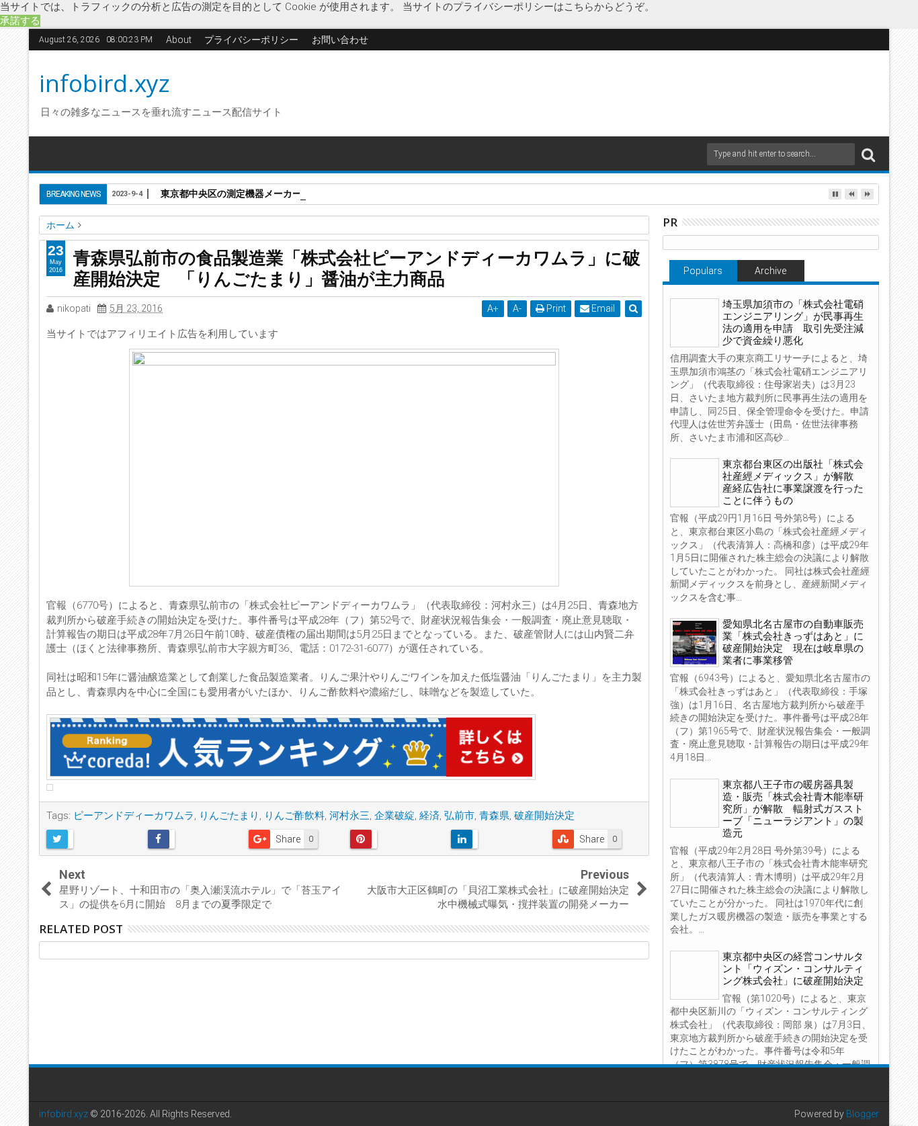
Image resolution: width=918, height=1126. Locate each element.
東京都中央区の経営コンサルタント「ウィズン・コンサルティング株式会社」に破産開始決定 (793, 969)
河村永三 (349, 816)
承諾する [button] (20, 21)
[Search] (868, 154)
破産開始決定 (544, 816)
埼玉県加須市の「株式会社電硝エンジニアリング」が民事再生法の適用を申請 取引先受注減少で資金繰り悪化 (793, 322)
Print (555, 308)
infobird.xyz (104, 83)
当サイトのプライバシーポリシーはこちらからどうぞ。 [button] (529, 7)
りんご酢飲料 (294, 816)
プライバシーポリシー (251, 39)
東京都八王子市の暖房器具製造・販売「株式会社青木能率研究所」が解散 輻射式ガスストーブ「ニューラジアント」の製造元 (793, 809)
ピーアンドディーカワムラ (133, 816)
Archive (770, 270)
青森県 (494, 816)
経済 (429, 816)
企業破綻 (394, 816)
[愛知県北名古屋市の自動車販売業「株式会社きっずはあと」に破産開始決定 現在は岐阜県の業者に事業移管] (694, 642)
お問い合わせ (340, 39)
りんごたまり (229, 816)
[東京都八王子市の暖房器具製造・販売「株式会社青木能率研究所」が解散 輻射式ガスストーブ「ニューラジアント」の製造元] (694, 803)
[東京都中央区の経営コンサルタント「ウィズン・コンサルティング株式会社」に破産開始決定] (694, 975)
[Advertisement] (586, 91)
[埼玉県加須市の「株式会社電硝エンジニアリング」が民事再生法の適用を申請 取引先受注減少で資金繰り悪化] (694, 323)
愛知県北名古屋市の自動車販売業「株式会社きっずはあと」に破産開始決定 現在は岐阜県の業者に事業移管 (793, 642)
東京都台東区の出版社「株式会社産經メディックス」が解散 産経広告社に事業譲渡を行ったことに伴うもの (793, 482)
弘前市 (459, 816)
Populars (702, 270)
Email (602, 308)
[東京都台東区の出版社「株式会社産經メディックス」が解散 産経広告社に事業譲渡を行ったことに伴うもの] (694, 483)
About (179, 39)
